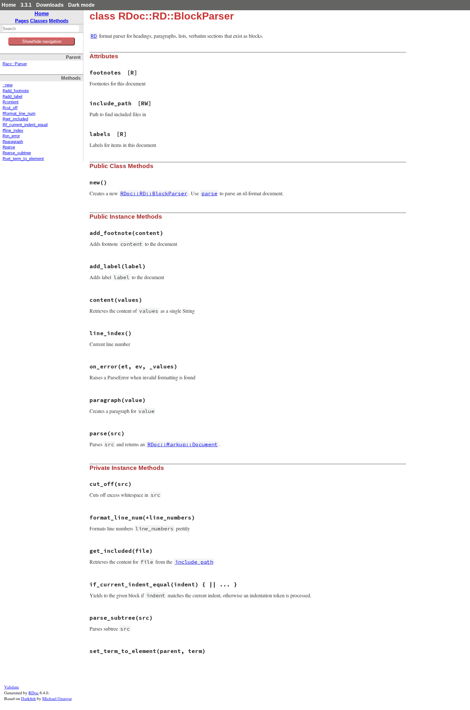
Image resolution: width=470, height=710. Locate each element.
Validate (11, 687)
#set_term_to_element (23, 159)
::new (7, 85)
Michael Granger (56, 698)
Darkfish (28, 698)
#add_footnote (16, 91)
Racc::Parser (15, 64)
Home (9, 5)
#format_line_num (19, 113)
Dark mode (81, 5)
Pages (22, 20)
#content (11, 102)
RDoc (33, 693)
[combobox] (41, 28)
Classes (39, 20)
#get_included (15, 119)
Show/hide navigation (41, 41)
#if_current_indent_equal (25, 125)
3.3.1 (26, 5)
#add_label (12, 96)
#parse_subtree (17, 153)
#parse (9, 147)
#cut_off (10, 108)
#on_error (11, 136)
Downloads (50, 5)
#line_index (13, 130)
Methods (58, 20)
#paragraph (13, 142)
